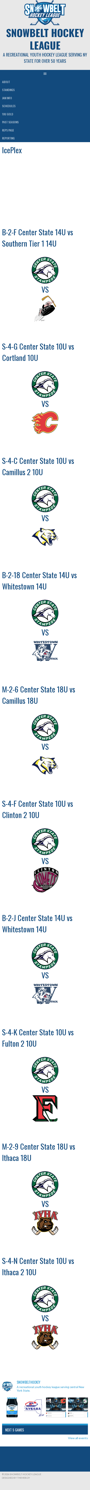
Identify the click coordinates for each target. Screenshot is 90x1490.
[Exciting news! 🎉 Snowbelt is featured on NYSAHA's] (34, 1407)
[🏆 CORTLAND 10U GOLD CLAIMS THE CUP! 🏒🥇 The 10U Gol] (56, 1407)
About (6, 82)
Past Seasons (10, 122)
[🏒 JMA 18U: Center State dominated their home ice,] (78, 1407)
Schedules (8, 106)
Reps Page (8, 130)
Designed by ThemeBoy (16, 1477)
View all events (78, 1438)
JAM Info (7, 98)
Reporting (8, 138)
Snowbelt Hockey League (45, 39)
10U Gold (7, 114)
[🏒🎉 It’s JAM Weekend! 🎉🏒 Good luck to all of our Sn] (12, 1407)
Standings (8, 89)
